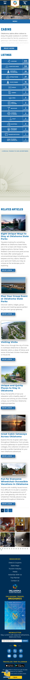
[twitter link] (15, 651)
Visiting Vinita (9, 342)
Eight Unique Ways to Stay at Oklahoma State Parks (15, 236)
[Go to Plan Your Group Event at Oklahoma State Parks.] (13, 285)
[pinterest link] (21, 651)
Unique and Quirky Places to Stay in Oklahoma (12, 388)
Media (15, 572)
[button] (5, 3)
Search (25, 1)
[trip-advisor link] (21, 656)
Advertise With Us (15, 575)
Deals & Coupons (15, 563)
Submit (25, 641)
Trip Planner (15, 578)
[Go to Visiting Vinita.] (13, 330)
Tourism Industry (15, 569)
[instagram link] (15, 656)
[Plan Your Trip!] (6, 674)
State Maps (15, 566)
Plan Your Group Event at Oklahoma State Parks (14, 299)
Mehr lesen (7, 270)
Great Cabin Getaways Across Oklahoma (14, 435)
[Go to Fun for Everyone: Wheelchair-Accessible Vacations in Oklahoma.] (13, 469)
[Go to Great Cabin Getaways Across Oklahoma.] (13, 422)
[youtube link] (9, 656)
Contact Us (15, 581)
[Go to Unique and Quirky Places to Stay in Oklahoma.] (13, 374)
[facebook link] (9, 651)
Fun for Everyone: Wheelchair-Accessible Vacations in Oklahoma (14, 481)
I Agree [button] (15, 677)
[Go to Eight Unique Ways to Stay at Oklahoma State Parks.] (13, 222)
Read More (9, 48)
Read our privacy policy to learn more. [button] (15, 673)
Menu (5, 1)
